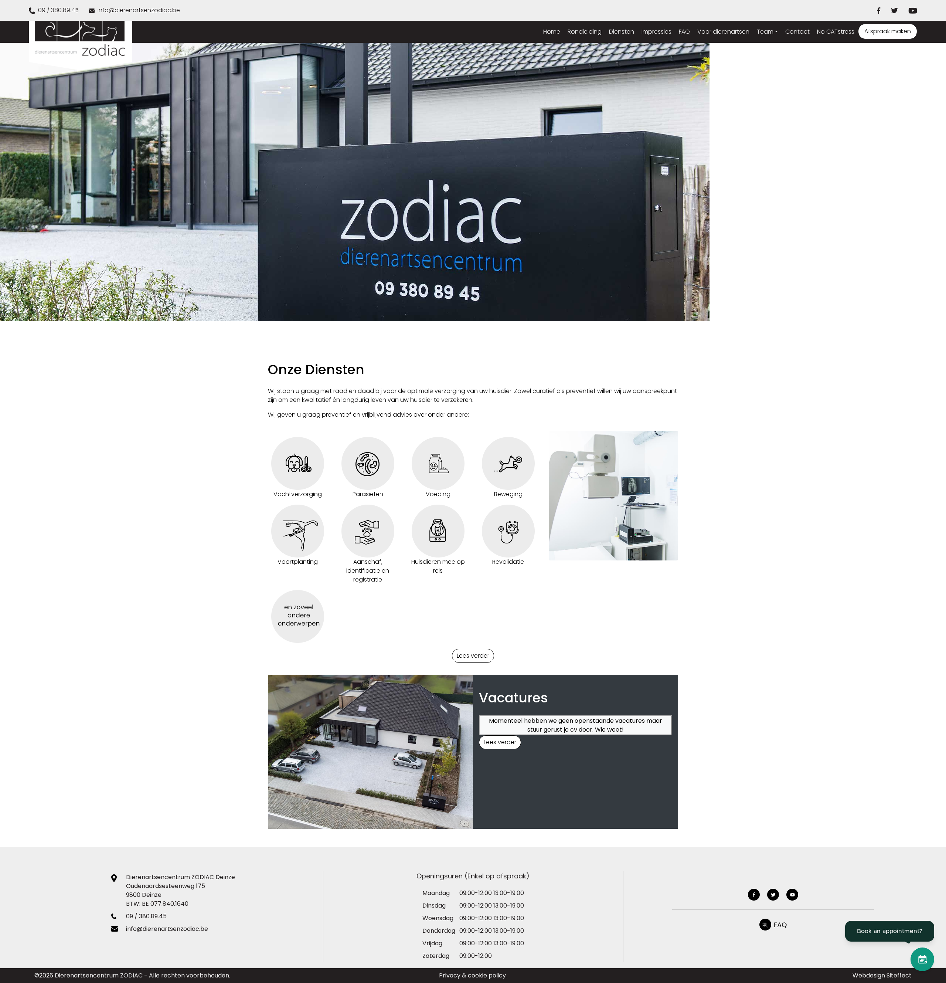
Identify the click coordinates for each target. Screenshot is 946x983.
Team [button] (765, 31)
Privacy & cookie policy (472, 975)
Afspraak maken (887, 31)
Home (551, 31)
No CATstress (835, 31)
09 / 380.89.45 (146, 916)
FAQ (684, 31)
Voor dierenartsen (723, 31)
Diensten (621, 31)
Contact (797, 31)
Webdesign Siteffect (882, 975)
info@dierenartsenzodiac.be (167, 929)
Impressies (656, 31)
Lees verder (473, 655)
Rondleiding (585, 31)
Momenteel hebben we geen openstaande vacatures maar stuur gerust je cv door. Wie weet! (575, 725)
